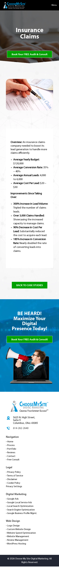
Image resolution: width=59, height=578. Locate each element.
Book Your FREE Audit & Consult (30, 54)
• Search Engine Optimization (20, 510)
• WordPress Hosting (16, 544)
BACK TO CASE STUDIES (29, 285)
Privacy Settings (14, 486)
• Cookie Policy (13, 483)
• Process (10, 445)
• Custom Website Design (18, 529)
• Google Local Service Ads (19, 502)
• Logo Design (13, 526)
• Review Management (17, 540)
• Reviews (10, 452)
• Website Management (17, 536)
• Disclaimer (11, 479)
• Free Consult (13, 460)
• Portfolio (11, 449)
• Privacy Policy (13, 472)
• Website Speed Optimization (21, 533)
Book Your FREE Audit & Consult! (29, 339)
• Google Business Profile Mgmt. (21, 513)
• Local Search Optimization (19, 506)
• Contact (10, 456)
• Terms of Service (14, 476)
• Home (9, 442)
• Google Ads (12, 499)
